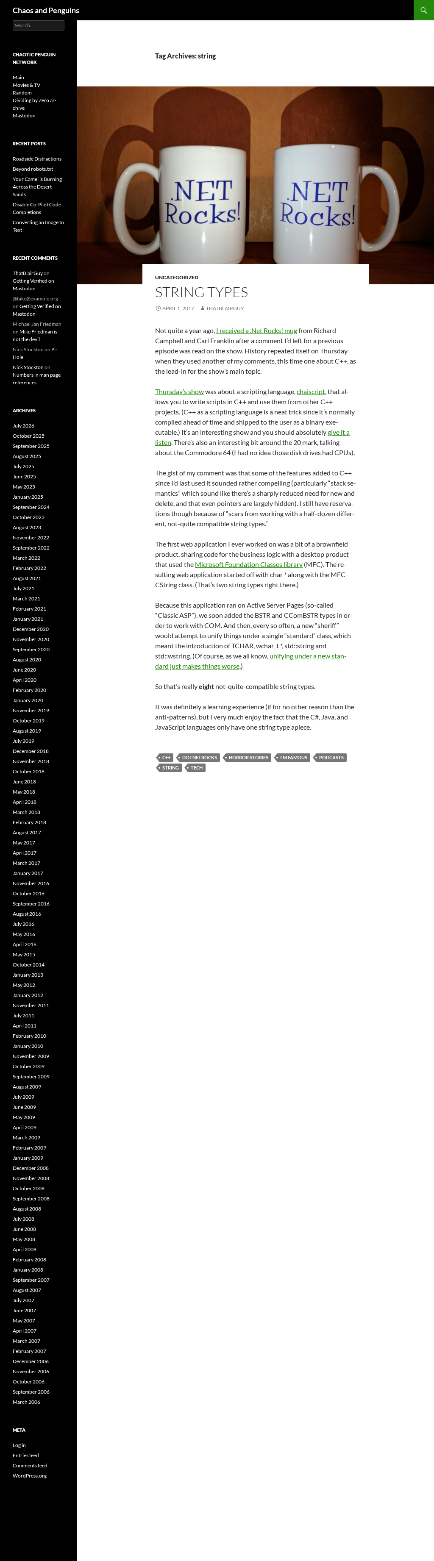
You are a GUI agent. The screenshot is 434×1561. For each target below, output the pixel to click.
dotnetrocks (199, 757)
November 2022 (31, 537)
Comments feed (30, 1465)
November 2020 (31, 639)
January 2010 (28, 1046)
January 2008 (28, 1270)
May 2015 (24, 954)
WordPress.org (30, 1475)
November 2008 (31, 1178)
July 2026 (23, 425)
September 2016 (31, 903)
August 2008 (27, 1208)
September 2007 (31, 1280)
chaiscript (311, 391)
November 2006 (31, 1371)
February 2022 (29, 568)
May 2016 (24, 934)
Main (18, 77)
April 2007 (24, 1331)
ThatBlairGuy (225, 308)
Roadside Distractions (37, 159)
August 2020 (27, 659)
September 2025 (31, 446)
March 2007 (26, 1341)
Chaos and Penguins (46, 10)
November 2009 (31, 1056)
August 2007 (27, 1290)
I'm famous (293, 757)
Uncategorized (176, 277)
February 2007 (29, 1351)
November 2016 (31, 883)
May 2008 (24, 1239)
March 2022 (26, 558)
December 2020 (31, 629)
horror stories (248, 757)
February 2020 (29, 690)
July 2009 (23, 1097)
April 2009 (24, 1127)
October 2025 (29, 436)
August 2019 (27, 731)
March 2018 (26, 812)
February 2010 (29, 1036)
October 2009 (29, 1066)
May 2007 (24, 1320)
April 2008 (24, 1249)
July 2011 (23, 1015)
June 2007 (24, 1310)
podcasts (331, 757)
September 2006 (31, 1392)
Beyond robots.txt (33, 169)
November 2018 (31, 761)
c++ (166, 757)
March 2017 (26, 863)
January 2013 (28, 975)
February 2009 (29, 1147)
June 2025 (24, 476)
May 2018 (24, 792)
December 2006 (31, 1361)
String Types (201, 291)
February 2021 (29, 609)
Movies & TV (26, 85)
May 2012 (24, 985)
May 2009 (24, 1117)
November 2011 (31, 1005)
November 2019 (31, 710)
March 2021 (26, 598)
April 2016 (24, 944)
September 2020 (31, 649)
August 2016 (27, 914)
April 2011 (24, 1025)
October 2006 (29, 1381)
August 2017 (27, 832)
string (170, 767)
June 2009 (24, 1107)
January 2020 (28, 700)
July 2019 (23, 741)
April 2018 (24, 802)
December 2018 (31, 751)
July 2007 (23, 1300)
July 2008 (23, 1219)
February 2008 (29, 1259)
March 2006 (26, 1402)
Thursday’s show (179, 391)
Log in (19, 1445)
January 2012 (28, 995)
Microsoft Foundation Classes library (249, 564)
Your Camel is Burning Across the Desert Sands (37, 186)
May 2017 (24, 842)
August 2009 (27, 1086)
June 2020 (24, 670)
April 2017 (24, 853)
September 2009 (31, 1076)
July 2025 (23, 466)
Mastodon (24, 115)
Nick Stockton (28, 367)
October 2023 (29, 517)
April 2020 (24, 680)
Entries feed (26, 1455)
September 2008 (31, 1198)
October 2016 (29, 893)
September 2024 (31, 507)
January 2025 (28, 497)
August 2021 (27, 578)
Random (22, 92)
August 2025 (27, 456)
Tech (197, 767)
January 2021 (28, 619)
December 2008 (31, 1168)
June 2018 (24, 781)
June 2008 (24, 1229)
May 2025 (24, 486)
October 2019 (29, 720)
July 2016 (23, 924)
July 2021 (23, 588)
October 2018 (29, 771)
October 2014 (29, 964)
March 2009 (26, 1137)
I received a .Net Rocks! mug (256, 330)
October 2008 (29, 1188)
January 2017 (28, 873)
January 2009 (28, 1158)
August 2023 (27, 527)
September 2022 (31, 547)
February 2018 (29, 822)
